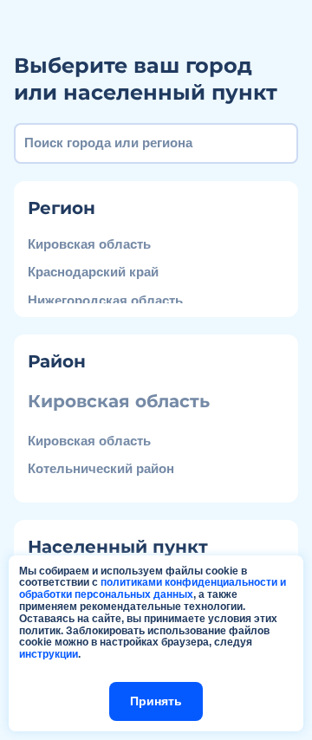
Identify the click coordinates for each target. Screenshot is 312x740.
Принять (156, 701)
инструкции (48, 654)
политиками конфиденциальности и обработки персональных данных (152, 588)
